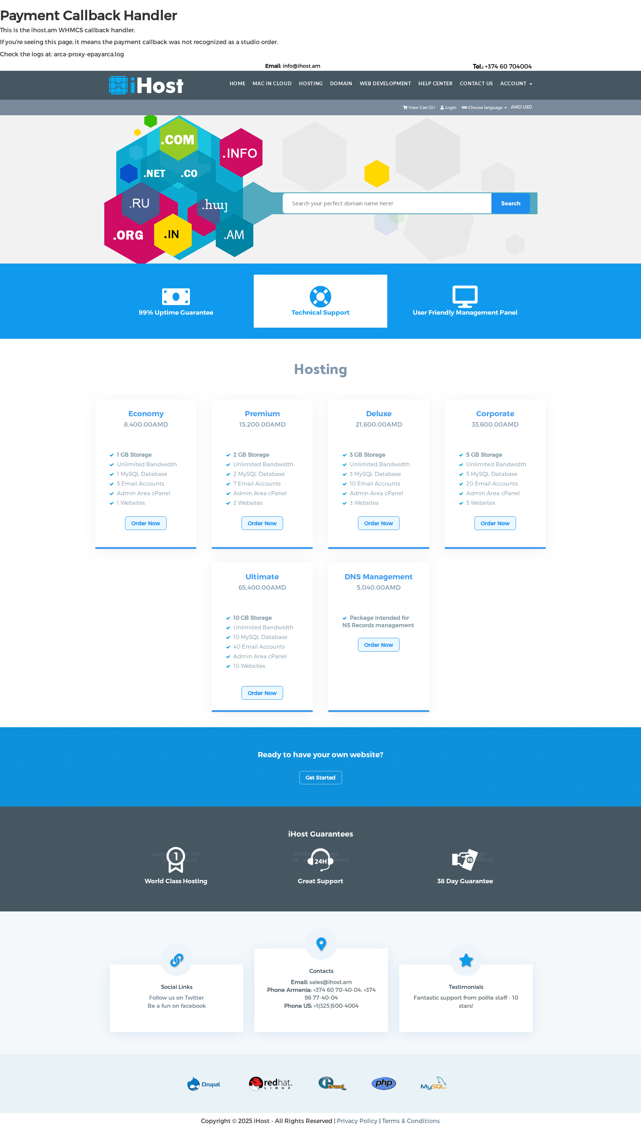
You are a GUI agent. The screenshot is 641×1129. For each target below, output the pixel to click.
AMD (517, 106)
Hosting (311, 84)
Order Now (145, 523)
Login (450, 107)
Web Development (385, 84)
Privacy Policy (357, 1120)
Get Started (321, 777)
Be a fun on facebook (177, 1005)
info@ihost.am (301, 66)
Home (238, 84)
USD (527, 106)
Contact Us (476, 84)
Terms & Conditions (411, 1120)
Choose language (485, 107)
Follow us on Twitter (176, 997)
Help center (435, 84)
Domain (341, 84)
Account (514, 84)
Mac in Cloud (272, 84)
